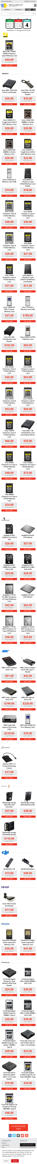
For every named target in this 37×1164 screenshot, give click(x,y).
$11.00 (9, 909)
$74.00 (9, 190)
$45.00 (9, 377)
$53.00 (9, 409)
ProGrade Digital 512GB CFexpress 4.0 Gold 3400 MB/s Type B (27, 1076)
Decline (6, 1161)
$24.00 (9, 989)
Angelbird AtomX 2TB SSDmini (27, 596)
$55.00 (28, 637)
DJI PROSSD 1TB (9, 869)
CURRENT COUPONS (30, 1)
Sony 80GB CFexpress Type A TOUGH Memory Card (27, 246)
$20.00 (28, 128)
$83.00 (28, 345)
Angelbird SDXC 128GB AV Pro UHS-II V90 (9, 537)
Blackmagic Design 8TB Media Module (9, 833)
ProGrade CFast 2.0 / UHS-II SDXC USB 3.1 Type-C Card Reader (27, 1043)
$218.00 (9, 733)
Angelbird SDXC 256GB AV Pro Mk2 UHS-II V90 (27, 567)
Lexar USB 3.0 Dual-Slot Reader (9, 905)
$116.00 (9, 838)
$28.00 (28, 573)
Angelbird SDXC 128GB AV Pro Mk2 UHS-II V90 (9, 567)
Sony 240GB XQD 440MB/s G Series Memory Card (9, 152)
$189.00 (28, 315)
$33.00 (28, 441)
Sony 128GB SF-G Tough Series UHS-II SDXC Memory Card (9, 122)
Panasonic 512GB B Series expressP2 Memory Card (28, 942)
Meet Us (4, 1143)
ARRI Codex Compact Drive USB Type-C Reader (27, 670)
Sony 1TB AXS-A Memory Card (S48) (28, 308)
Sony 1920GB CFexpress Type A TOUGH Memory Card (9, 434)
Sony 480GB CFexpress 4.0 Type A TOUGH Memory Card (9, 497)
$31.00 (9, 285)
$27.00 (9, 315)
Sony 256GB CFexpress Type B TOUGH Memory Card (27, 215)
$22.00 (28, 158)
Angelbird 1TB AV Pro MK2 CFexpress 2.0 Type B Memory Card (9, 598)
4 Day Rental (9, 62)
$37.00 (9, 811)
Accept (15, 1161)
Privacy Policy (6, 1156)
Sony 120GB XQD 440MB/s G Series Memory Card (27, 122)
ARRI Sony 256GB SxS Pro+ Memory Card (27, 726)
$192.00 (9, 345)
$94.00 (28, 409)
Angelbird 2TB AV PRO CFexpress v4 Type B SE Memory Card (28, 630)
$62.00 (28, 605)
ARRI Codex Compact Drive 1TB (9, 669)
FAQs (3, 1147)
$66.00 (9, 441)
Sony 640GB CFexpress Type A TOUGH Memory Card (27, 370)
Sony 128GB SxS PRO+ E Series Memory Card (9, 309)
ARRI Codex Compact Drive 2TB (9, 698)
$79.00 (28, 733)
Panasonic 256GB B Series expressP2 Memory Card (9, 942)
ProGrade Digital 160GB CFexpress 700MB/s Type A (9, 1013)
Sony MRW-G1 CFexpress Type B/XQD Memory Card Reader (27, 183)
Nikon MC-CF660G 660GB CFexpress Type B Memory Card (9, 53)
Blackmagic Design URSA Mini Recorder (27, 804)
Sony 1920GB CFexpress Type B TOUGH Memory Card (27, 402)
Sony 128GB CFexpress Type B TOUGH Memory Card (9, 246)
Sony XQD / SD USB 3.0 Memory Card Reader (28, 92)
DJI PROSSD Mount (27, 869)
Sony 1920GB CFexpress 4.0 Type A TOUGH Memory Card (28, 466)
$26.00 (9, 98)
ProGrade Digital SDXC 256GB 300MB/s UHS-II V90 (27, 981)
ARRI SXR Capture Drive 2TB (27, 698)
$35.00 (28, 98)
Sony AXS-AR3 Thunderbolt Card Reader (9, 339)
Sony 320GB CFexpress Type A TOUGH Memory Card (9, 370)
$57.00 (28, 543)
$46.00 (9, 222)
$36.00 (28, 222)
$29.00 (9, 573)
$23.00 (28, 1051)
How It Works (5, 1145)
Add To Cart (9, 65)
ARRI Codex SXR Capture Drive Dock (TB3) (9, 727)
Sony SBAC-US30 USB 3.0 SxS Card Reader (9, 91)
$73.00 (9, 873)
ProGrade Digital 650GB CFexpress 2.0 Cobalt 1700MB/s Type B (9, 1044)
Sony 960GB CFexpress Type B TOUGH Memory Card (9, 402)
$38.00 (28, 811)
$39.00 (28, 1019)
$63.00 (28, 377)
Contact (19, 9)
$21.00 (28, 253)
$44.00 (9, 59)
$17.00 (9, 772)
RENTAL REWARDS (6, 1)
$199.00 (9, 703)
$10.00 (9, 1083)
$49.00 (9, 473)
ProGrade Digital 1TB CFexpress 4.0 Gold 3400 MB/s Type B (9, 1107)
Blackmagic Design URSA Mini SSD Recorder (9, 805)
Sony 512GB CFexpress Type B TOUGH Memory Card (9, 215)
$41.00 (28, 948)
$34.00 (9, 504)
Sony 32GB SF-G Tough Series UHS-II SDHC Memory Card (27, 152)
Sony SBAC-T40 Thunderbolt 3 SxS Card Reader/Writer (27, 433)
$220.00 (28, 703)
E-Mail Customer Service (27, 1144)
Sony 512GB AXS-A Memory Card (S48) (9, 181)
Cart (30, 9)
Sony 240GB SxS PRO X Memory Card (27, 338)
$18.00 (28, 190)
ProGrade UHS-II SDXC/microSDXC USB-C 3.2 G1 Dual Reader (9, 1076)
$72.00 (28, 473)
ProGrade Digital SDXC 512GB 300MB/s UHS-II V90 (27, 1013)
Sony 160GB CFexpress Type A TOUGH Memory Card (9, 278)
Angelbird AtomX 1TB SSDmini (27, 536)
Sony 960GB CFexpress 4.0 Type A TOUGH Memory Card (9, 466)
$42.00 (9, 605)
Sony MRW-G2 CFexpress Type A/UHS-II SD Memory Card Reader (27, 278)
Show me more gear (18, 1127)
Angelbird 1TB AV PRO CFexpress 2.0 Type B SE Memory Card (9, 630)
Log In (7, 9)
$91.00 (9, 676)
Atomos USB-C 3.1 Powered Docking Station (9, 766)
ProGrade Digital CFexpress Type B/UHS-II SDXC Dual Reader (9, 982)
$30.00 (28, 989)
